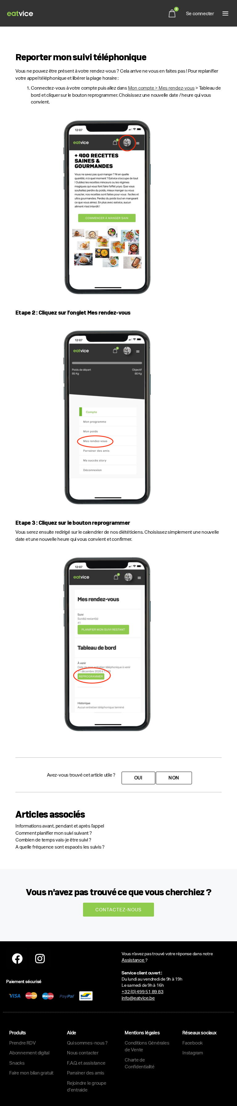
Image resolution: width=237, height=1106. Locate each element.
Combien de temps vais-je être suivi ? (53, 839)
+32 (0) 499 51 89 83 (143, 991)
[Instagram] (40, 958)
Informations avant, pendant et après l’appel (59, 825)
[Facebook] (17, 958)
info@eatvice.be (138, 998)
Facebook (192, 1042)
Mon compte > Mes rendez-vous (161, 88)
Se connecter (200, 13)
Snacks (17, 1063)
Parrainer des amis (85, 1072)
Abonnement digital (29, 1052)
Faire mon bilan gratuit (31, 1072)
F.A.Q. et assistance (86, 1063)
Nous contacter (82, 1052)
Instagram (192, 1052)
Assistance (133, 960)
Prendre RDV (22, 1042)
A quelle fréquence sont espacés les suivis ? (60, 847)
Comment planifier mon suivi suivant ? (53, 833)
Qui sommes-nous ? (87, 1042)
